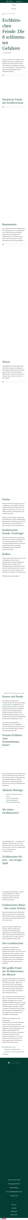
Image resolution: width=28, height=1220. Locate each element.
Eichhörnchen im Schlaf (15, 238)
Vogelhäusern (8, 560)
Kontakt (14, 1208)
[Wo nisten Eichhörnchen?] (14, 838)
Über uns (14, 1204)
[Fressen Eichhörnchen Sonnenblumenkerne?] (14, 770)
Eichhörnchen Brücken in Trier (10, 1036)
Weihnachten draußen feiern (12, 1049)
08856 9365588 (9, 1)
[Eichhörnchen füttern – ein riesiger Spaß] (14, 888)
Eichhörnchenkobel (11, 568)
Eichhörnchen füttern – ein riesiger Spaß (12, 860)
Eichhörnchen (8, 1047)
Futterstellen (7, 704)
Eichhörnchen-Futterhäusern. (10, 706)
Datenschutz (14, 1214)
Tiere (14, 1047)
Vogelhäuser (18, 724)
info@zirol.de (19, 1)
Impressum (14, 1211)
